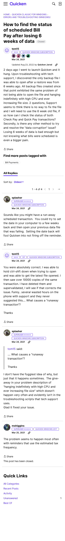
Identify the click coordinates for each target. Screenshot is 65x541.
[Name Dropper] (14, 56)
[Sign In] (60, 4)
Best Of (7, 502)
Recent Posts (10, 488)
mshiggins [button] (18, 425)
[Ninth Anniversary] (19, 56)
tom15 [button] (15, 48)
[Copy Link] (56, 64)
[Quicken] (18, 4)
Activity (7, 493)
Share (8, 149)
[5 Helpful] (28, 56)
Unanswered (32, 498)
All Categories (11, 483)
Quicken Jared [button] (45, 64)
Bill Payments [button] (11, 162)
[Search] (54, 4)
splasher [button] (17, 197)
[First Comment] (23, 56)
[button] (6, 50)
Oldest (18, 182)
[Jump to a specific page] (59, 189)
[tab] (10, 173)
